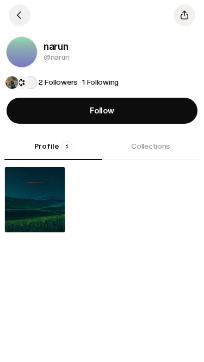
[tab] (53, 150)
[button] (22, 52)
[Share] (184, 15)
